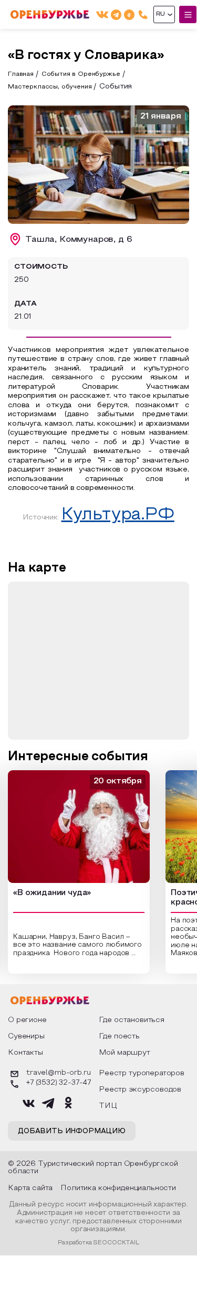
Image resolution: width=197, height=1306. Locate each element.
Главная (21, 74)
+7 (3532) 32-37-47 (58, 1083)
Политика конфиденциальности (118, 1188)
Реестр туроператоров (141, 1073)
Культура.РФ (117, 515)
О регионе (27, 1020)
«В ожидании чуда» (52, 893)
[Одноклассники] (129, 14)
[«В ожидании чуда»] (79, 826)
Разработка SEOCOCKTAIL (98, 1242)
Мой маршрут (124, 1052)
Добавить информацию (72, 1131)
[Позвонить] (143, 14)
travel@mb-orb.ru (58, 1073)
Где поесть (119, 1036)
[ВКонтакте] (102, 14)
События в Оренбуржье (81, 74)
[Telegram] (116, 14)
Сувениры (26, 1036)
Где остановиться (131, 1020)
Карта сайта (30, 1188)
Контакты (25, 1052)
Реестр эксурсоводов (140, 1089)
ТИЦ (108, 1106)
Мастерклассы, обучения (49, 87)
